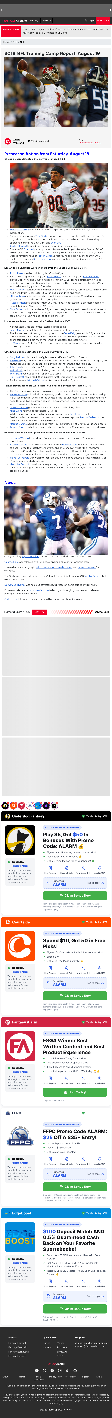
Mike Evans (16, 411)
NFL (15, 42)
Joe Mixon (15, 360)
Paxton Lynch (45, 256)
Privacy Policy (55, 1377)
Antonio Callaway (39, 590)
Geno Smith (54, 276)
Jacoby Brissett (92, 576)
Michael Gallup (35, 380)
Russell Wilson (18, 302)
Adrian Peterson (45, 567)
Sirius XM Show (62, 1353)
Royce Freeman (42, 259)
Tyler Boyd (16, 373)
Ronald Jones (77, 414)
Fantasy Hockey (17, 1356)
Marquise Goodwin (20, 464)
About (5, 1377)
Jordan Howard (18, 246)
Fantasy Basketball (18, 1351)
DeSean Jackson (19, 407)
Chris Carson (17, 309)
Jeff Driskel (16, 370)
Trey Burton (42, 236)
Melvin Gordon (18, 289)
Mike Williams (17, 296)
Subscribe (103, 20)
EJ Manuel (16, 343)
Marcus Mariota (18, 424)
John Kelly (70, 333)
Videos (60, 1343)
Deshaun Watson (19, 438)
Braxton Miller (70, 444)
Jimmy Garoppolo (20, 457)
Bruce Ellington (19, 444)
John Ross (15, 367)
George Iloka (11, 562)
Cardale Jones (91, 276)
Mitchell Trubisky (19, 229)
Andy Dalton (17, 357)
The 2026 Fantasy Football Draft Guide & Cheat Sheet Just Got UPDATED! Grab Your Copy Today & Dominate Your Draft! (65, 31)
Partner (21, 1377)
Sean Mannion (17, 330)
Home (6, 42)
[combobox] (39, 612)
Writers (47, 1347)
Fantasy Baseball (17, 1347)
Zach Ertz (56, 242)
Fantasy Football (17, 1343)
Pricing (46, 1343)
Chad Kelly (29, 249)
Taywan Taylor (18, 427)
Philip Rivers (17, 273)
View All (102, 612)
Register (85, 1377)
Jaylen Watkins (30, 556)
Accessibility (70, 1377)
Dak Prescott (17, 377)
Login (92, 20)
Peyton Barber (88, 417)
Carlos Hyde (11, 599)
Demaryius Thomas (15, 585)
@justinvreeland (40, 141)
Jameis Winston (18, 394)
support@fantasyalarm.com (90, 1346)
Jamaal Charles (63, 567)
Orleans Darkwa (87, 567)
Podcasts (62, 1347)
